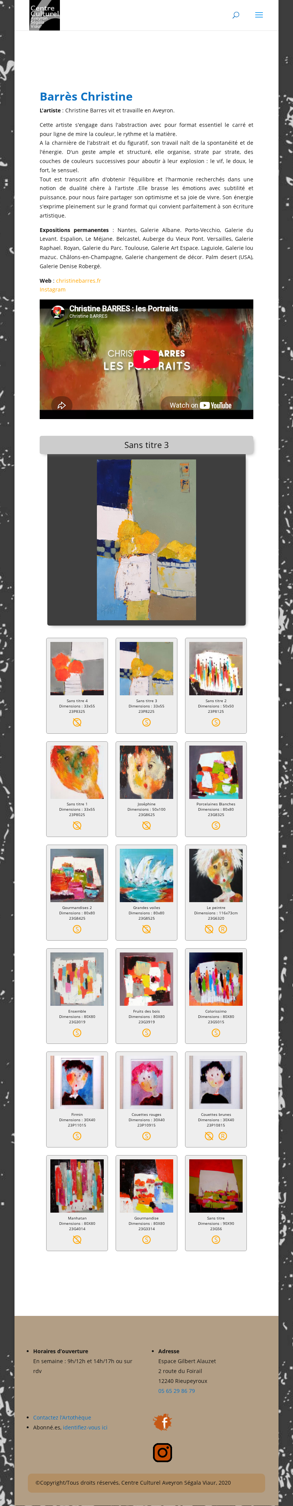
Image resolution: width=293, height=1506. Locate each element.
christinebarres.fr (78, 280)
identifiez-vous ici (85, 1427)
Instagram (53, 289)
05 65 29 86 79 (176, 1390)
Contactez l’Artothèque (63, 1417)
